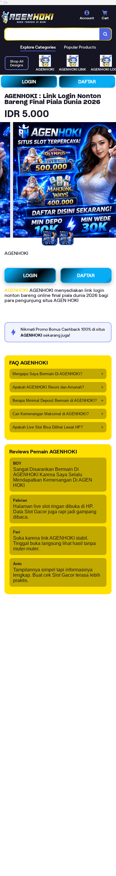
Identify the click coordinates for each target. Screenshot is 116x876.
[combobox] (52, 34)
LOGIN (29, 81)
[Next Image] (111, 180)
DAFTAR (87, 81)
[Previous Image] (5, 180)
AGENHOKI (16, 290)
